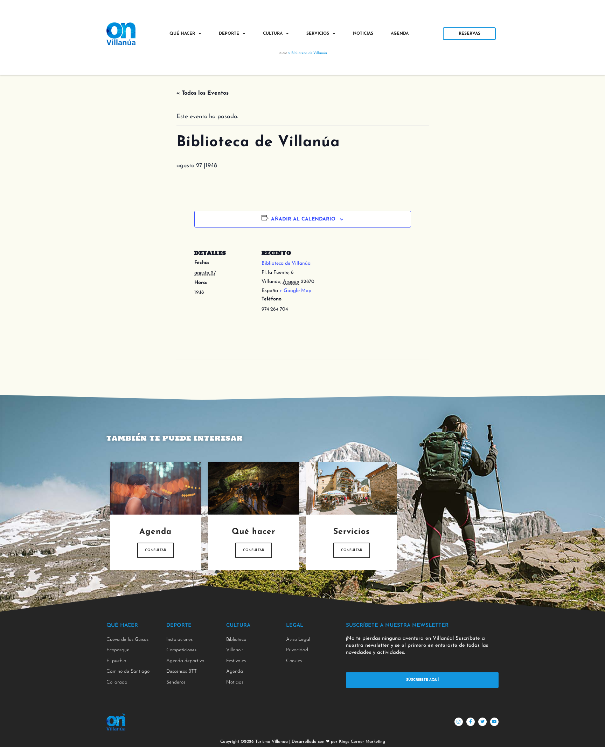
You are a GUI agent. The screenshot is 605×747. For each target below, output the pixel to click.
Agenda (400, 34)
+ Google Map (295, 290)
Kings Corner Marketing (362, 742)
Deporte (229, 34)
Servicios (317, 34)
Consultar (155, 550)
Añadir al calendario (303, 219)
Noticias (363, 34)
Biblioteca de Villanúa (286, 263)
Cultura (273, 34)
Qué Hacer (182, 34)
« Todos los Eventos (202, 93)
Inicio (282, 53)
